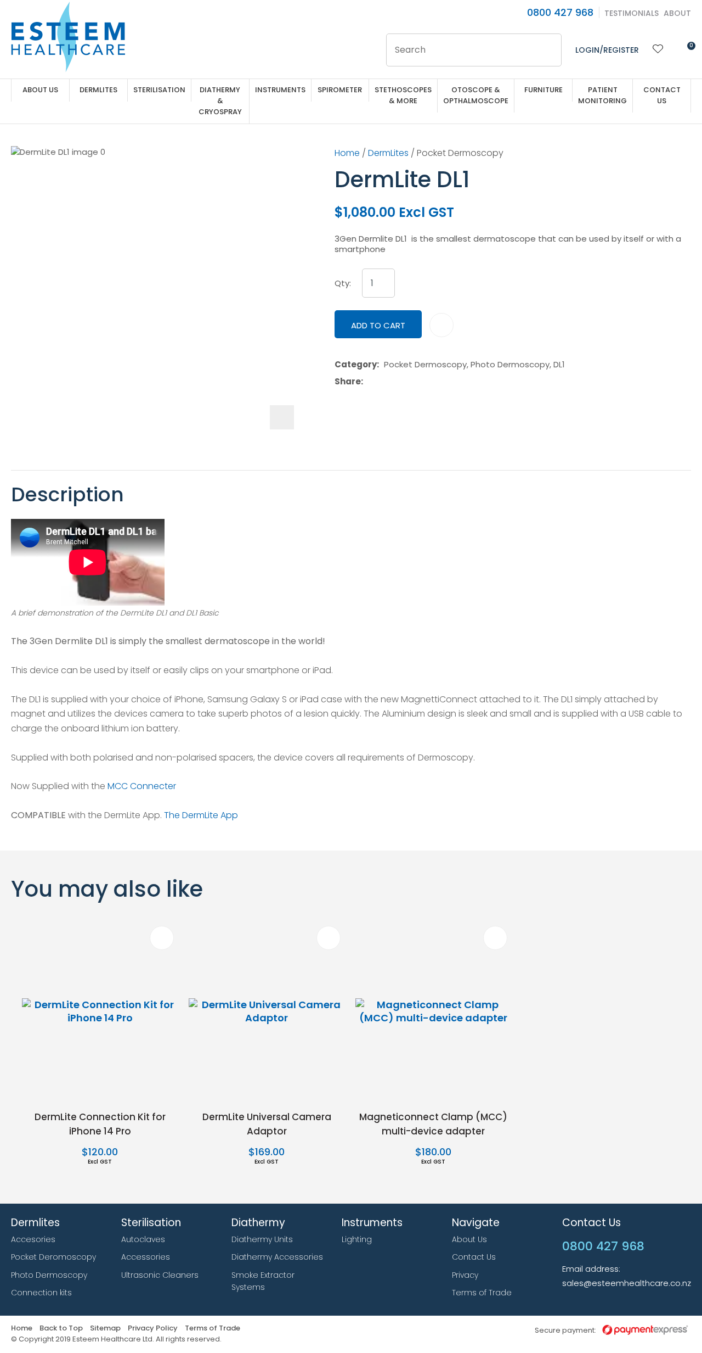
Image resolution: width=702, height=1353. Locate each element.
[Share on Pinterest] (418, 381)
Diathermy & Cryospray (220, 101)
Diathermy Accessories (277, 1256)
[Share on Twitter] (384, 381)
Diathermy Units (262, 1239)
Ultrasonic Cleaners (160, 1275)
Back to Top (61, 1328)
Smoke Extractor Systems (263, 1281)
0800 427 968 (560, 12)
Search (548, 49)
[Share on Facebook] (370, 381)
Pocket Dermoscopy (460, 153)
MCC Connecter (141, 786)
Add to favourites (162, 938)
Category (356, 364)
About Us (40, 90)
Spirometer (340, 90)
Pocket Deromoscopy (53, 1256)
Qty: (343, 283)
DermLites (98, 90)
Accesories (33, 1239)
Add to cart (378, 325)
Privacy (465, 1275)
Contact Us (662, 95)
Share (348, 381)
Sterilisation (159, 90)
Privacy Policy (153, 1328)
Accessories (145, 1256)
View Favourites (658, 49)
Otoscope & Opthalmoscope (475, 95)
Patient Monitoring (602, 95)
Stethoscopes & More (403, 95)
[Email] (402, 381)
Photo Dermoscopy (49, 1275)
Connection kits (41, 1292)
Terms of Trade (482, 1292)
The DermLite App (201, 815)
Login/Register (607, 49)
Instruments (280, 90)
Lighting (357, 1239)
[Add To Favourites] (441, 325)
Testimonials (631, 13)
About (677, 13)
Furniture (543, 90)
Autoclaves (143, 1239)
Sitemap (105, 1328)
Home (347, 153)
